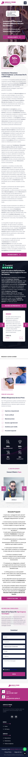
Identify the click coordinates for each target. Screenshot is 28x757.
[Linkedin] (16, 716)
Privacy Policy (13, 669)
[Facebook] (12, 716)
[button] (25, 2)
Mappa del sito (18, 752)
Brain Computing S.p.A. (18, 754)
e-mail (7, 696)
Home (8, 12)
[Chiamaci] (3, 691)
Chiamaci (8, 691)
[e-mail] (3, 696)
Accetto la (11, 669)
